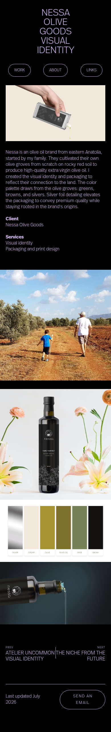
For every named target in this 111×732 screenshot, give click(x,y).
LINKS (91, 70)
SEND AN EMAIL (82, 699)
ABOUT (55, 70)
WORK (19, 70)
